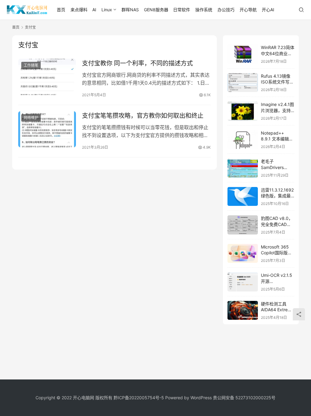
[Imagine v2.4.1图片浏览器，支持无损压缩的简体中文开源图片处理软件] (242, 111)
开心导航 (248, 9)
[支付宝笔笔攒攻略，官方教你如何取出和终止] (47, 129)
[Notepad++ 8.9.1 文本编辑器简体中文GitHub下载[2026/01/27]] (242, 139)
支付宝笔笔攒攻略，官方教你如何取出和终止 (142, 115)
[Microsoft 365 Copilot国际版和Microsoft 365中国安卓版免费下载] (242, 253)
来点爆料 (78, 9)
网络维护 (31, 117)
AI (94, 9)
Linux (106, 9)
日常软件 (181, 9)
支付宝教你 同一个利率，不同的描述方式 (137, 63)
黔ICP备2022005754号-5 (139, 397)
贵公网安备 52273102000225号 (244, 397)
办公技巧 (225, 9)
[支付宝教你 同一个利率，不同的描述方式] (47, 77)
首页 (61, 9)
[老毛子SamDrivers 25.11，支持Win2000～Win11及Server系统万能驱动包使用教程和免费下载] (242, 168)
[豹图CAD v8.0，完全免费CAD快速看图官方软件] (242, 224)
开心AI (268, 9)
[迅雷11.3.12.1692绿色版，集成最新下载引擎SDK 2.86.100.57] (242, 196)
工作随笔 (31, 65)
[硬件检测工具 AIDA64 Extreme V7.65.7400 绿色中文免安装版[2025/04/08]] (242, 310)
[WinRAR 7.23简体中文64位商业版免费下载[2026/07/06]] (242, 54)
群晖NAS (130, 9)
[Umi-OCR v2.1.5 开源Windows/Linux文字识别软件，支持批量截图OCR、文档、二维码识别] (242, 281)
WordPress (201, 397)
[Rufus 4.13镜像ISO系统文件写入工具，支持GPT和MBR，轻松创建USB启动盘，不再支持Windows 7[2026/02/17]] (242, 82)
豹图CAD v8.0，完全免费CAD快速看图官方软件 (277, 224)
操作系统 (203, 9)
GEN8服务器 (156, 9)
